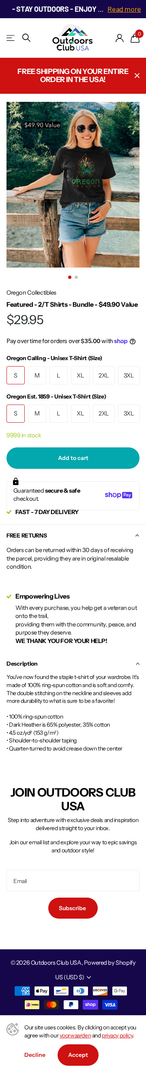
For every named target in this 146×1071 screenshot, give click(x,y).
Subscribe (73, 908)
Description (22, 663)
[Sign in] (120, 38)
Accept (78, 1054)
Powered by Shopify (109, 962)
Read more (124, 8)
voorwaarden (75, 1035)
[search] (26, 38)
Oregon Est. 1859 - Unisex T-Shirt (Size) (56, 396)
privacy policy (117, 1035)
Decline (34, 1054)
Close (137, 76)
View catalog (11, 37)
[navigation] (70, 277)
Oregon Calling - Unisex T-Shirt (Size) (54, 358)
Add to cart (73, 458)
